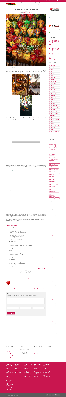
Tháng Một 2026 (52, 222)
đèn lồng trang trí (51, 176)
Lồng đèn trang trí (51, 149)
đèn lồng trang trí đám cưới (53, 181)
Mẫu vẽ (47, 0)
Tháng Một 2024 (52, 269)
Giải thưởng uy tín (37, 351)
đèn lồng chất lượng (55, 167)
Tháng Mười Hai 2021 (53, 310)
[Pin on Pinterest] (27, 272)
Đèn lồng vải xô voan (52, 97)
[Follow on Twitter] (58, 0)
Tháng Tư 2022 (52, 305)
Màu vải (43, 0)
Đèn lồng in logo (52, 95)
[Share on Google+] (29, 272)
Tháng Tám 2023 (52, 279)
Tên (8, 306)
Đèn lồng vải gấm (52, 65)
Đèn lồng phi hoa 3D (52, 81)
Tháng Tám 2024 (52, 255)
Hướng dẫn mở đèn (9, 351)
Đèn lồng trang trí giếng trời (39, 288)
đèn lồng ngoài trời (52, 172)
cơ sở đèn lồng (51, 142)
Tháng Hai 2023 (52, 290)
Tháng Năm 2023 (52, 285)
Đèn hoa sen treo (52, 91)
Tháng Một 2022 (52, 309)
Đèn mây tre (51, 69)
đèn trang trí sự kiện (52, 196)
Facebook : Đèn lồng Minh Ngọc (12, 225)
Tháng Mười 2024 (52, 250)
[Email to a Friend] (25, 272)
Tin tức (50, 0)
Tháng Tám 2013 (52, 339)
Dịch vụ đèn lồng (9, 353)
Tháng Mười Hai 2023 (53, 270)
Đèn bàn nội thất (52, 99)
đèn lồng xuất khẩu (52, 191)
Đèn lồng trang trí (9, 67)
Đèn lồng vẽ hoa (52, 127)
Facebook (49, 351)
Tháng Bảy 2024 (52, 256)
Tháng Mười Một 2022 (53, 293)
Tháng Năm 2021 (52, 323)
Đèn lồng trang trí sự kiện (53, 113)
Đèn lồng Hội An (52, 79)
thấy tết (28, 278)
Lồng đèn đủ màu (51, 156)
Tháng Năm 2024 (52, 260)
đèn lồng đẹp (57, 193)
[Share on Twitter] (23, 272)
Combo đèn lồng (27, 2)
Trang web (35, 306)
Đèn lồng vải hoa (52, 87)
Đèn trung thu (51, 117)
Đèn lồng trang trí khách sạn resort (54, 132)
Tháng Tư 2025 (52, 241)
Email (21, 306)
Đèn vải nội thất (52, 123)
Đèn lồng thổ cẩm (52, 89)
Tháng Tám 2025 (52, 232)
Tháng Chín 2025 (52, 231)
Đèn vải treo (51, 129)
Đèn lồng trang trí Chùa (53, 101)
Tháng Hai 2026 (52, 221)
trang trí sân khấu (51, 164)
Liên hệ (53, 0)
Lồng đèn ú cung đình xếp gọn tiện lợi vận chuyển (55, 49)
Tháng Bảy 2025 (52, 235)
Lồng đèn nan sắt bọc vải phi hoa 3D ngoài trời (55, 53)
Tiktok (49, 353)
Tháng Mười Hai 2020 (53, 329)
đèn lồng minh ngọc (52, 171)
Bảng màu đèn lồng (37, 349)
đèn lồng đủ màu (51, 194)
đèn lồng (33, 117)
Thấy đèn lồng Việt (24, 278)
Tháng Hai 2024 (52, 266)
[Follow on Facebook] (56, 0)
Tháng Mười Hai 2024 (53, 246)
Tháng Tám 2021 (52, 319)
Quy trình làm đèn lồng (52, 157)
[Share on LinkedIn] (30, 272)
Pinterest (49, 355)
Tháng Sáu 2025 (52, 236)
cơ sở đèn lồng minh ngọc (52, 144)
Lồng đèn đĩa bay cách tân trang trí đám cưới (55, 45)
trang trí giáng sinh (52, 162)
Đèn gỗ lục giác (40, 2)
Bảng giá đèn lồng (37, 353)
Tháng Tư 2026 (52, 216)
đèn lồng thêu (57, 172)
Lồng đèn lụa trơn (56, 147)
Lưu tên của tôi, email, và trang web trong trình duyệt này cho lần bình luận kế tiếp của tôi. (24, 310)
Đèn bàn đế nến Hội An (53, 111)
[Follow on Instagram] (57, 0)
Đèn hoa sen (46, 2)
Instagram (49, 349)
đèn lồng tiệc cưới (51, 174)
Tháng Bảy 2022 (52, 299)
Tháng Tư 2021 (52, 324)
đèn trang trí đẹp (51, 198)
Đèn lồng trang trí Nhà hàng (54, 119)
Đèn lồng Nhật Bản (52, 77)
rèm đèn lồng (51, 159)
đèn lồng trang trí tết (52, 179)
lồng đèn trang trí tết (52, 154)
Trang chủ (31, 0)
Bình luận (9, 297)
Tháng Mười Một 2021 (53, 313)
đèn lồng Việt (55, 184)
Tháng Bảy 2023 (52, 280)
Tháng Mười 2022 (52, 295)
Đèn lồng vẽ (33, 2)
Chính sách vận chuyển (10, 357)
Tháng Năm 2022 (52, 303)
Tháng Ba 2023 (51, 289)
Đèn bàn (51, 2)
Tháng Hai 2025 (52, 245)
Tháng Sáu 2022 (52, 300)
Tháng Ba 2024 (51, 265)
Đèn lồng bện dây (52, 103)
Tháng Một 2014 (52, 334)
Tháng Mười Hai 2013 (53, 337)
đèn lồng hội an (51, 169)
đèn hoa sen (56, 166)
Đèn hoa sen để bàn (52, 83)
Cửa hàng (39, 0)
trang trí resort (57, 162)
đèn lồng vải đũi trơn (52, 186)
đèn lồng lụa (56, 169)
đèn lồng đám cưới (52, 193)
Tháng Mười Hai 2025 (53, 225)
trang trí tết (56, 164)
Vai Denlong (30, 12)
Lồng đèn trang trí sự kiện (52, 152)
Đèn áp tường (51, 136)
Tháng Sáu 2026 (52, 212)
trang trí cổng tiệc (51, 161)
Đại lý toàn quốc (36, 355)
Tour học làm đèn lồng (10, 355)
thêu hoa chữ (56, 159)
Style (50, 204)
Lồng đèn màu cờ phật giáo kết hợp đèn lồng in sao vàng (56, 58)
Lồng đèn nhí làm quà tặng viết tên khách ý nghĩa (55, 41)
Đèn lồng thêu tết (52, 73)
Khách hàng (36, 359)
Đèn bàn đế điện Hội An (53, 105)
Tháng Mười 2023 (52, 275)
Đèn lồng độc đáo (52, 109)
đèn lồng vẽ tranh (51, 189)
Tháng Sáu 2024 (52, 259)
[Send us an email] (59, 0)
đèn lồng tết (51, 184)
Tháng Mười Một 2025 (53, 226)
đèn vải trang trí (57, 198)
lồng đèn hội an (51, 147)
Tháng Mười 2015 (52, 333)
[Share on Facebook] (21, 272)
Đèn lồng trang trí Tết (53, 93)
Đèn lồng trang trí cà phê (53, 107)
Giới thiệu (35, 0)
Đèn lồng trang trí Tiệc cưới (54, 125)
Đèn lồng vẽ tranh (52, 134)
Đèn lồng (21, 2)
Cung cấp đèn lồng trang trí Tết (13, 288)
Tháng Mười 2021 (52, 314)
